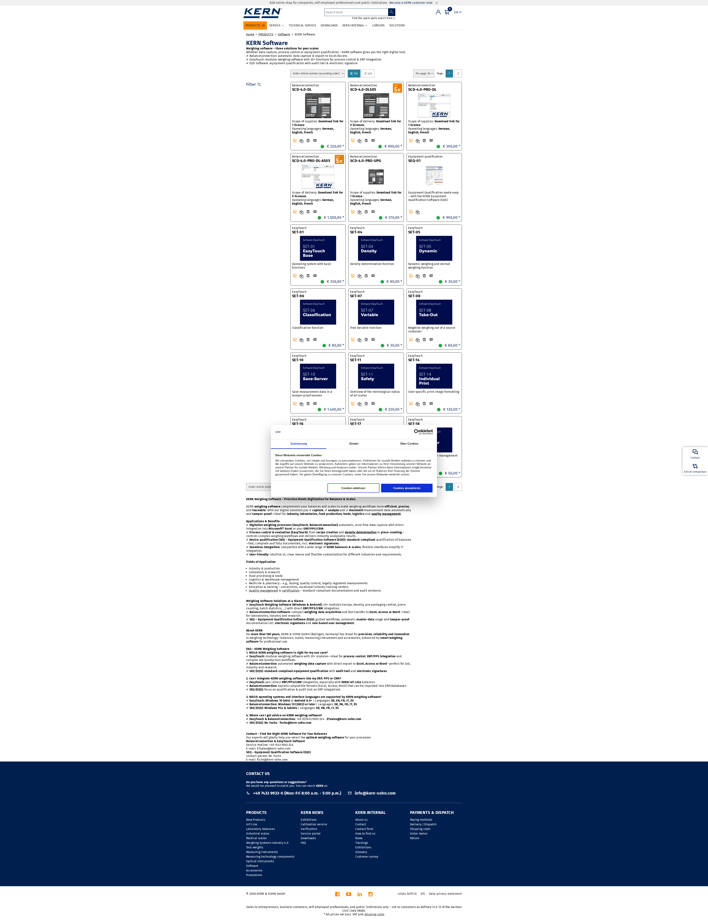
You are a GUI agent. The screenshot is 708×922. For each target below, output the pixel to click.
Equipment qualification (425, 159)
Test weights (254, 847)
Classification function (307, 327)
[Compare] (301, 141)
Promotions (254, 875)
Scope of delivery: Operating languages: (375, 127)
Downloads (308, 838)
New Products (255, 819)
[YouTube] (348, 895)
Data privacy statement (445, 893)
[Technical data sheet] (308, 141)
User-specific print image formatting (433, 391)
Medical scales (256, 838)
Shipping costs (420, 829)
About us (361, 819)
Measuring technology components (270, 856)
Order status (418, 833)
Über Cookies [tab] (409, 443)
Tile (356, 73)
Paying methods (421, 819)
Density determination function (372, 264)
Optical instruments (260, 861)
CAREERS (378, 25)
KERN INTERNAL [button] (353, 25)
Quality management (263, 590)
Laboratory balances (260, 829)
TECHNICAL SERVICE (302, 25)
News (358, 838)
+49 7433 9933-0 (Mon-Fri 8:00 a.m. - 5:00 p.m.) (297, 793)
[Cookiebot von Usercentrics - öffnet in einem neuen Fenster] (417, 432)
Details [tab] (354, 443)
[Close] (436, 3)
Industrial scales (257, 833)
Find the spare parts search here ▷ (373, 18)
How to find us (365, 833)
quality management (386, 514)
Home (250, 34)
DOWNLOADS (329, 25)
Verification (309, 829)
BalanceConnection (305, 88)
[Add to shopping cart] (294, 141)
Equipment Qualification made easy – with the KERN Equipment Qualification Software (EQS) (433, 196)
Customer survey (366, 856)
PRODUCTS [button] (253, 25)
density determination (360, 532)
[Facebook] (337, 895)
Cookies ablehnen (353, 488)
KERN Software (305, 34)
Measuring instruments (262, 852)
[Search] (391, 12)
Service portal (310, 833)
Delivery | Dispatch (423, 824)
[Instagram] (370, 895)
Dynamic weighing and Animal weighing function (429, 265)
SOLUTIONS (397, 25)
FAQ (303, 843)
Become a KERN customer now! (411, 2)
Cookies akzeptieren (407, 488)
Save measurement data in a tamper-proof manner (312, 393)
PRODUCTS (265, 34)
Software (284, 34)
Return (414, 838)
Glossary (361, 852)
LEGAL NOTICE (407, 893)
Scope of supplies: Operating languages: (317, 127)
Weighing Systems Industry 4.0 (267, 843)
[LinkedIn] (360, 895)
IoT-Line (251, 824)
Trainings (361, 843)
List (370, 73)
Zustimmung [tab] (298, 443)
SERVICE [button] (275, 25)
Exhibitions (309, 819)
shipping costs (374, 914)
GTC (423, 893)
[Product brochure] (314, 141)
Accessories (254, 870)
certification (290, 590)
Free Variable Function (365, 327)
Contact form (364, 829)
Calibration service (314, 824)
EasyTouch (299, 230)
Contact (360, 824)
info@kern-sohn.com (375, 793)
